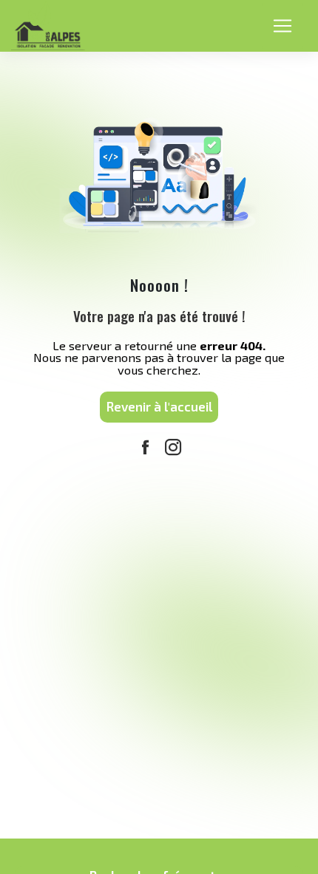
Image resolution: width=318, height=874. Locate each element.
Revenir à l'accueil (159, 406)
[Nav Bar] (282, 25)
